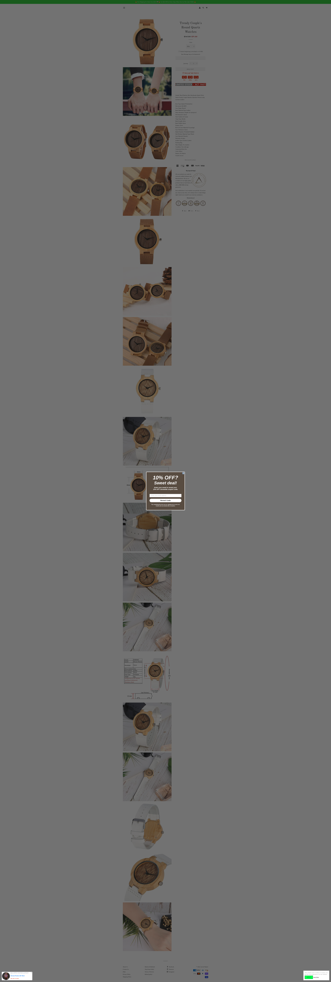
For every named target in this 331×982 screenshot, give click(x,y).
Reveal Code (165, 500)
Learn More (316, 977)
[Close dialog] (183, 473)
